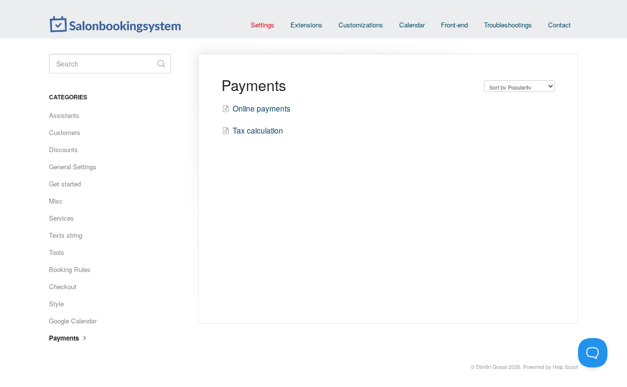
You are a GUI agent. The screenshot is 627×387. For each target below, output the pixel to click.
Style (56, 303)
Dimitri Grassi (491, 366)
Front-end (454, 24)
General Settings (72, 166)
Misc (56, 200)
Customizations (360, 24)
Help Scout (565, 366)
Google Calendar (72, 320)
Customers (64, 132)
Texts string (65, 235)
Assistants (64, 115)
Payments (65, 337)
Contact (559, 24)
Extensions (306, 24)
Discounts (63, 149)
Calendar (412, 24)
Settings (262, 24)
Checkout (62, 286)
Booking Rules (70, 269)
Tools (56, 252)
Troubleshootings (508, 24)
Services (61, 218)
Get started (65, 183)
